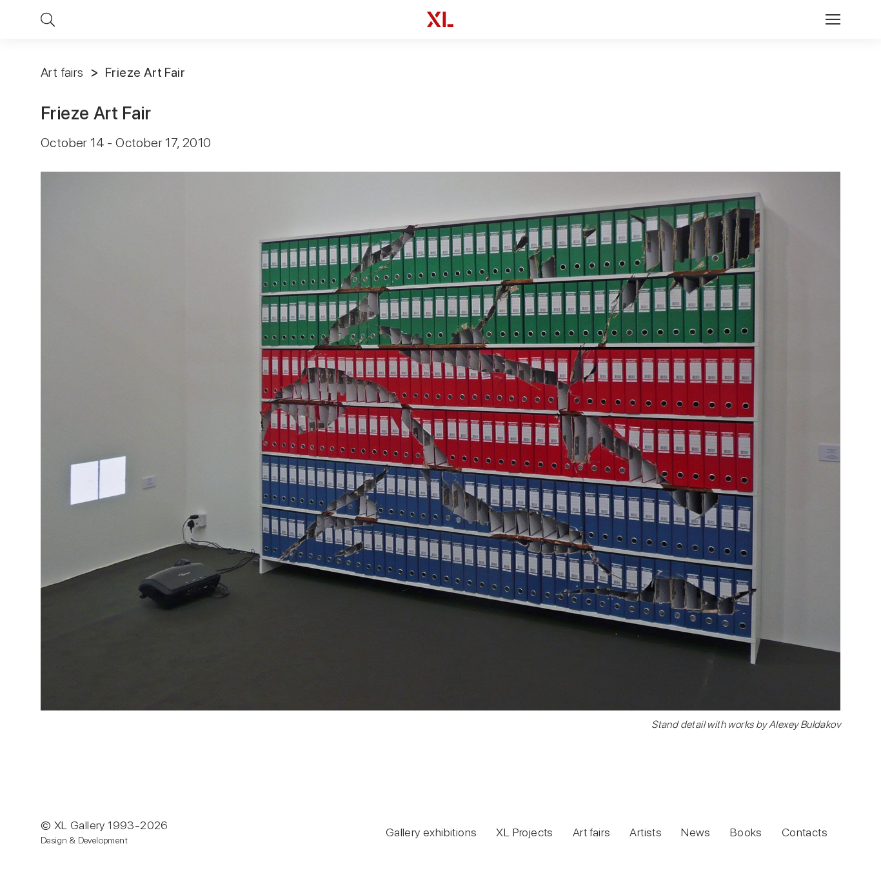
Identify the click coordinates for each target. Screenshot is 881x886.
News (696, 832)
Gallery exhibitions (431, 832)
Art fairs (62, 72)
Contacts (804, 832)
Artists (645, 832)
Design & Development (84, 840)
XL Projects (524, 832)
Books (746, 832)
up (844, 875)
